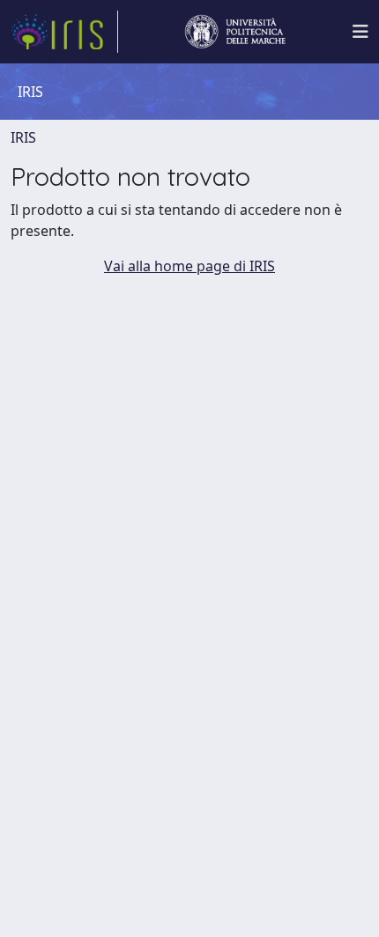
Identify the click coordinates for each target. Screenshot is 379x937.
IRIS (23, 137)
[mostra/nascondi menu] (360, 32)
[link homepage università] (235, 32)
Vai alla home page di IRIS (189, 266)
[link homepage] (64, 32)
